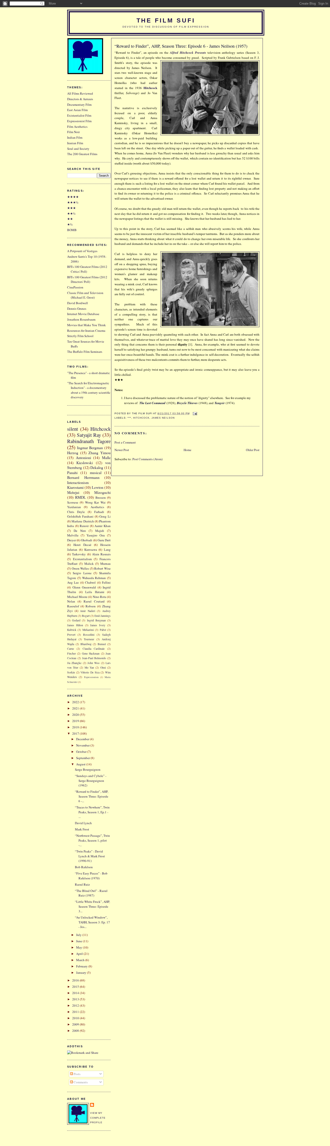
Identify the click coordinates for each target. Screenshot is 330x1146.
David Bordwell (77, 303)
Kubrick (71, 630)
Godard (76, 620)
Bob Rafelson (84, 867)
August (81, 764)
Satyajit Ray (89, 434)
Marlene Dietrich (83, 521)
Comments (80, 1082)
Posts (76, 1074)
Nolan (71, 601)
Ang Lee (73, 582)
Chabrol (90, 582)
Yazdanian (74, 507)
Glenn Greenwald (84, 587)
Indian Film (74, 137)
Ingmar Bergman (90, 447)
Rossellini (88, 634)
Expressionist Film (79, 121)
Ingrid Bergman (96, 620)
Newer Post (122, 450)
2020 (76, 714)
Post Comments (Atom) (147, 459)
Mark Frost (82, 829)
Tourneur (89, 639)
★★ (70, 219)
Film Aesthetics (77, 126)
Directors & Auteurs (80, 99)
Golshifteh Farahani (80, 516)
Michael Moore (77, 597)
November (83, 745)
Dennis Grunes (76, 308)
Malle (106, 457)
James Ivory (97, 625)
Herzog (72, 452)
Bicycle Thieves (187, 403)
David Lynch (83, 823)
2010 (76, 1018)
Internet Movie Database (83, 314)
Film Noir (73, 132)
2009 (76, 1024)
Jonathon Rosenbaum (81, 319)
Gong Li (105, 516)
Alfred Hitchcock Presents (188, 52)
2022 (76, 702)
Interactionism (78, 482)
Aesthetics (97, 507)
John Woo (93, 663)
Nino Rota (99, 597)
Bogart (86, 616)
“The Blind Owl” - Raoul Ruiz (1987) (91, 893)
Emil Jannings (102, 616)
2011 (76, 1012)
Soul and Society (78, 148)
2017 (76, 733)
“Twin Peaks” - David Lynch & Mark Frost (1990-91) (90, 856)
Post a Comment (125, 442)
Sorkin (71, 672)
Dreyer (71, 540)
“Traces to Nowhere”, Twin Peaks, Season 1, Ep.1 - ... (92, 812)
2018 (76, 727)
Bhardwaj (85, 644)
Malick (89, 563)
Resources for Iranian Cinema (86, 330)
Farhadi (99, 512)
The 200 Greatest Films (82, 154)
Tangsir (220, 403)
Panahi (72, 472)
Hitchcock (141, 417)
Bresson (100, 497)
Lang (107, 549)
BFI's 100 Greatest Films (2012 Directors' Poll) (87, 279)
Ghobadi (86, 540)
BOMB (72, 230)
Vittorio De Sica (89, 672)
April (80, 953)
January (81, 972)
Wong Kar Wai (95, 502)
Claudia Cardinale (94, 648)
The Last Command (152, 403)
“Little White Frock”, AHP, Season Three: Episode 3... (92, 906)
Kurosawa (90, 549)
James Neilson (162, 417)
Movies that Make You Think (86, 325)
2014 (76, 993)
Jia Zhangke (74, 663)
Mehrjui (73, 492)
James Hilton (75, 625)
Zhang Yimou (99, 452)
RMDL (80, 497)
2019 (76, 721)
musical (95, 472)
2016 (76, 980)
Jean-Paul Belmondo (94, 658)
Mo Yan (89, 667)
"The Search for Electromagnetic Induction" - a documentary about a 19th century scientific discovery (88, 390)
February (82, 966)
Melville (73, 535)
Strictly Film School (80, 336)
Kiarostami (75, 487)
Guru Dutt (104, 540)
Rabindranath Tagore (89, 441)
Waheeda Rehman (94, 578)
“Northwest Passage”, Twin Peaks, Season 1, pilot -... (92, 840)
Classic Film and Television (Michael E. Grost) (85, 295)
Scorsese (72, 502)
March (80, 960)
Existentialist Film (79, 115)
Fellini (106, 582)
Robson (91, 606)
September (83, 758)
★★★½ (72, 202)
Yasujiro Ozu (95, 535)
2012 (76, 1005)
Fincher (71, 653)
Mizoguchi (102, 492)
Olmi (103, 667)
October (81, 751)
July (79, 935)
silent (72, 428)
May (79, 947)
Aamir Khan (102, 526)
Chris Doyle (76, 512)
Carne (70, 648)
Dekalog (96, 467)
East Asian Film (77, 110)
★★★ (71, 208)
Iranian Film (75, 143)
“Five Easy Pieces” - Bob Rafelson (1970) (91, 875)
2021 (76, 708)
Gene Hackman (91, 653)
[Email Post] (194, 413)
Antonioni (83, 457)
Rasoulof (73, 606)
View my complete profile (98, 1118)
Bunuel (102, 644)
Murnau (105, 563)
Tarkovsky (79, 554)
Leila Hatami (94, 592)
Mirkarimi (88, 630)
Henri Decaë (82, 545)
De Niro (80, 530)
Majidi (99, 530)
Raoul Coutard (94, 601)
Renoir (84, 526)
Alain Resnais (101, 554)
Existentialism (82, 559)
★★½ (71, 213)
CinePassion (75, 287)
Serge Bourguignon (87, 769)
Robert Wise (102, 568)
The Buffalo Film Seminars (84, 351)
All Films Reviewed (80, 93)
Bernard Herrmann (83, 477)
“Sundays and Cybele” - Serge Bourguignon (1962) (90, 780)
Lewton (97, 487)
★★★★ (73, 197)
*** (129, 417)
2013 (76, 999)
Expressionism (91, 677)
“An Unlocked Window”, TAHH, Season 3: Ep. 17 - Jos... (92, 922)
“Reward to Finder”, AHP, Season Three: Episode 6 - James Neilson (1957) (181, 46)
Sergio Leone (82, 573)
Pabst (103, 630)
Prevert (71, 634)
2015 (76, 986)
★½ (69, 224)
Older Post (252, 450)
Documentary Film (79, 104)
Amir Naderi (87, 611)
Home (187, 450)
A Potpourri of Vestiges (82, 251)
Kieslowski (84, 462)
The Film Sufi (165, 20)
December (83, 739)
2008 (76, 1030)
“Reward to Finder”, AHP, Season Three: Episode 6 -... (91, 796)
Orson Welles (80, 568)
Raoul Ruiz (82, 884)
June (79, 941)
